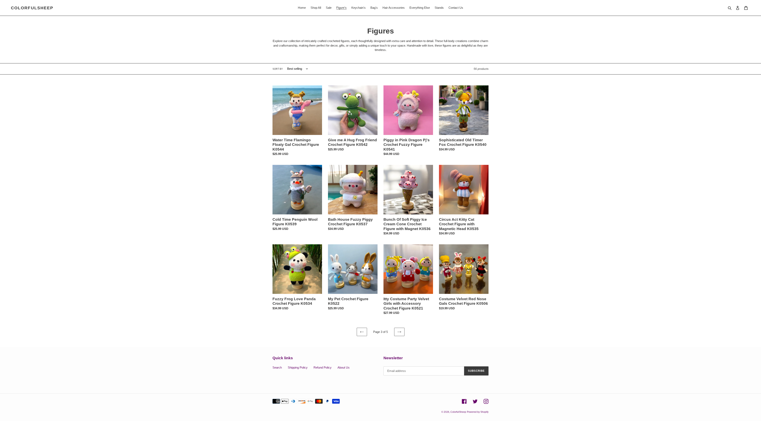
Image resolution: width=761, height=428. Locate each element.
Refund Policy (323, 367)
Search (277, 367)
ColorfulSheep (32, 8)
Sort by (277, 69)
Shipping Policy (298, 367)
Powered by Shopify (478, 412)
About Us (343, 367)
